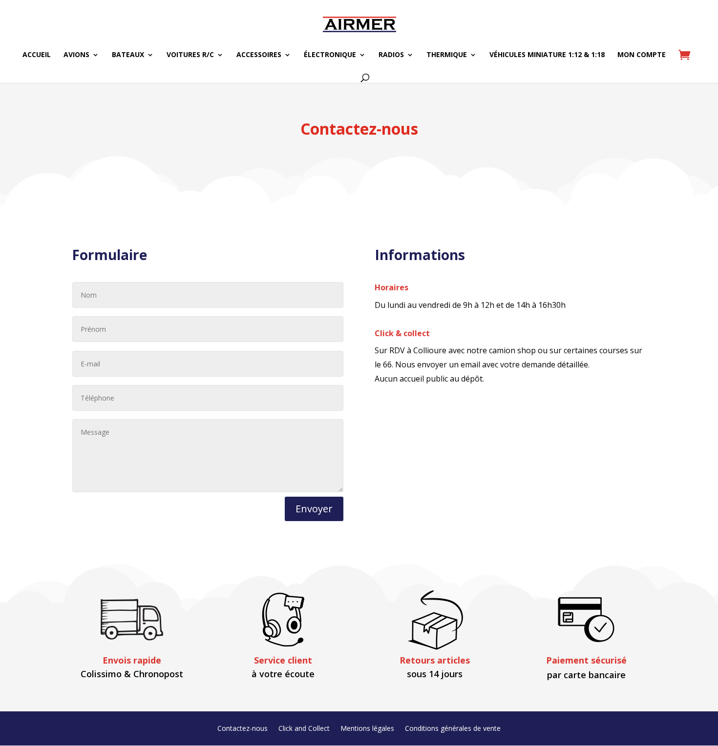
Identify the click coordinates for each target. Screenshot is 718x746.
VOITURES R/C (190, 55)
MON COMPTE (641, 55)
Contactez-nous (242, 729)
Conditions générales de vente (453, 729)
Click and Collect (304, 729)
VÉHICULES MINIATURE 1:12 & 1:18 (547, 55)
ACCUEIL (36, 55)
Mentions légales (367, 729)
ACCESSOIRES (258, 55)
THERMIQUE (446, 55)
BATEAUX (128, 55)
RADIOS (391, 55)
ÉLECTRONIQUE (330, 55)
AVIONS (76, 55)
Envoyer (314, 508)
